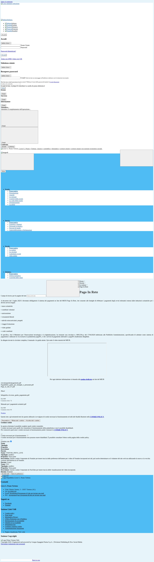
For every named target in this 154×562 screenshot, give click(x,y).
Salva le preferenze (17, 474)
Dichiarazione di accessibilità (14, 521)
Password (24, 47)
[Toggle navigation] (17, 161)
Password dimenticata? (8, 51)
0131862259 (12, 491)
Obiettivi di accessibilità (13, 523)
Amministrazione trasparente (14, 528)
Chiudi (3, 94)
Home (82, 281)
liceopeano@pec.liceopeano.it (27, 495)
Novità (82, 283)
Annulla (4, 146)
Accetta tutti (32, 420)
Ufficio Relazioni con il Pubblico (16, 519)
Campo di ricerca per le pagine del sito (13, 296)
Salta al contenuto (7, 2)
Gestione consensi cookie (13, 526)
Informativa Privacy (11, 517)
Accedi (4, 35)
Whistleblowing (10, 525)
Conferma (11, 146)
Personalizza (6, 420)
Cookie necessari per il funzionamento (14, 435)
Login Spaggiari (54, 82)
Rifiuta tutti (18, 420)
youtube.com (5, 441)
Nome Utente (25, 45)
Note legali (8, 515)
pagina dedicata (86, 379)
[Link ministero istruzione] (10, 4)
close (3, 171)
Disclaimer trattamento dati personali (13, 544)
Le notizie (83, 285)
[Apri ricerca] (136, 158)
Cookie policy (9, 513)
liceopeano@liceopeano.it (27, 493)
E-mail (23, 78)
